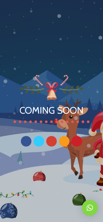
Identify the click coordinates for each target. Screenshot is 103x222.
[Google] (51, 141)
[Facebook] (26, 141)
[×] (90, 208)
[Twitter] (39, 141)
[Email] (64, 141)
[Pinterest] (77, 141)
